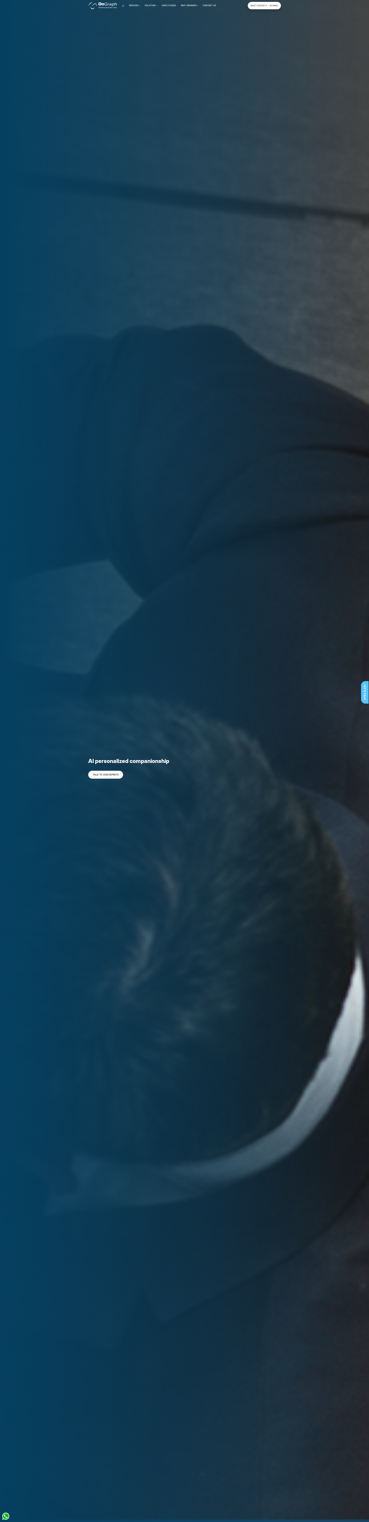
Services (134, 5)
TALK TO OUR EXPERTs (106, 774)
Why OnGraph (189, 5)
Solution (150, 5)
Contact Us (209, 5)
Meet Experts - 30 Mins (264, 5)
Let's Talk (365, 692)
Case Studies (169, 5)
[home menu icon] (123, 5)
